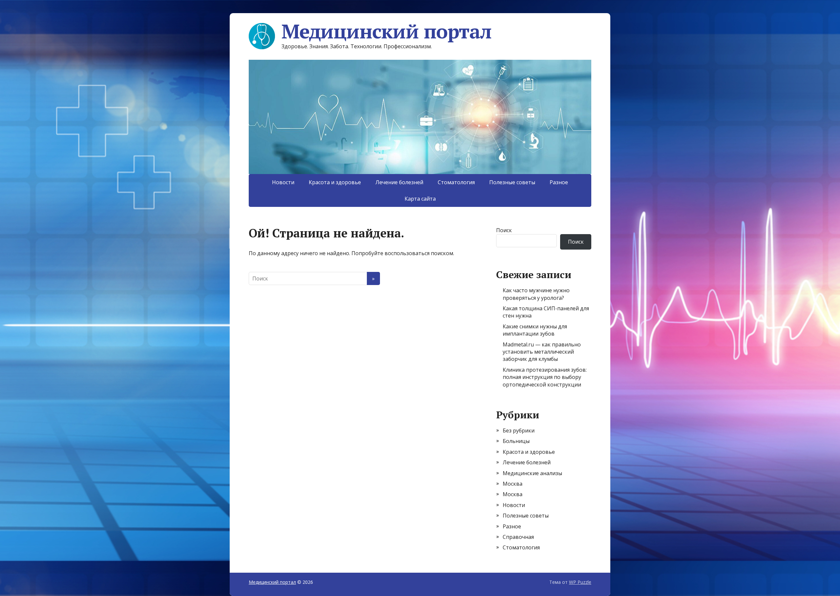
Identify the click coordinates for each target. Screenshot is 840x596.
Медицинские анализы (532, 473)
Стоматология (456, 182)
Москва (512, 483)
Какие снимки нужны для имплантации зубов (535, 330)
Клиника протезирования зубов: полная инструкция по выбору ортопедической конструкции (545, 377)
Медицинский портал (386, 31)
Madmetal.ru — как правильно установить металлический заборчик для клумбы (542, 352)
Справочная (518, 537)
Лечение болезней (399, 182)
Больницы (516, 441)
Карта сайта (420, 198)
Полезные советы (512, 182)
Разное (559, 182)
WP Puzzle (580, 582)
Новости (283, 182)
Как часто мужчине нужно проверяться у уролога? (536, 294)
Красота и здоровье (335, 182)
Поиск (504, 230)
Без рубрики (519, 430)
